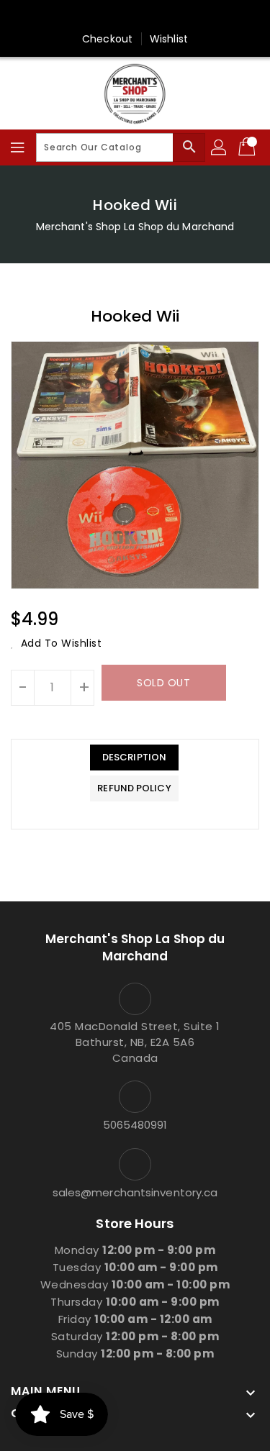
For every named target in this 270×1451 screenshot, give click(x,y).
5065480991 (135, 1124)
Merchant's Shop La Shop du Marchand (135, 226)
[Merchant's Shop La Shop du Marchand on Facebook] (135, 16)
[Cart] (248, 147)
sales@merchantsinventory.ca (135, 1192)
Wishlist (169, 39)
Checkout (107, 39)
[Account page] (219, 147)
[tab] (134, 757)
